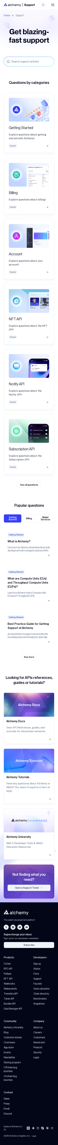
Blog (6, 1032)
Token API (9, 998)
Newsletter (9, 1057)
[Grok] (52, 1128)
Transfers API (11, 993)
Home (7, 15)
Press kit (37, 1047)
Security (37, 1052)
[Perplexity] (38, 1128)
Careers (37, 1032)
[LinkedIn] (13, 927)
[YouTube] (19, 927)
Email (6, 1108)
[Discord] (26, 927)
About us (38, 1027)
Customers (39, 1037)
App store (9, 1047)
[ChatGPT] (28, 1128)
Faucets (37, 983)
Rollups (7, 973)
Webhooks (9, 983)
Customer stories (13, 1037)
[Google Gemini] (33, 1128)
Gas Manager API (13, 1008)
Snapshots (39, 1003)
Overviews (9, 1042)
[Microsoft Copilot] (42, 1128)
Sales (6, 1098)
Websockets (10, 988)
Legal (36, 1057)
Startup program (12, 1062)
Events (7, 1052)
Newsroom (39, 1042)
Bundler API (9, 1003)
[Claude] (47, 1128)
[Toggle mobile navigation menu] (52, 4)
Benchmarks (40, 998)
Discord (8, 1113)
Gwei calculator (41, 988)
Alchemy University (13, 1027)
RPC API (8, 968)
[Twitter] (6, 927)
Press (7, 1103)
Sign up (37, 963)
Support (37, 978)
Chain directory (41, 993)
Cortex (7, 963)
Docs (36, 973)
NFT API (8, 978)
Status (36, 968)
